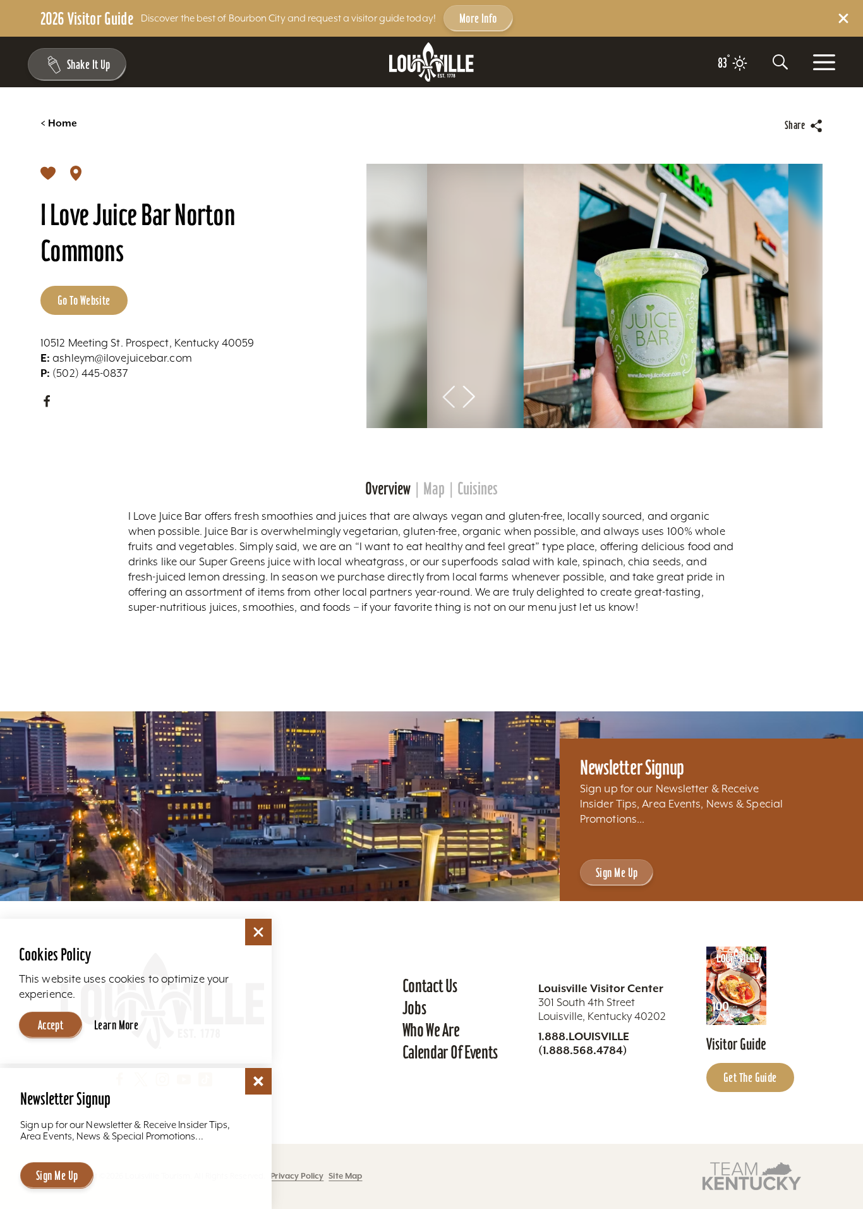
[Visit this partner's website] (751, 1175)
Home (58, 123)
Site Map (345, 1175)
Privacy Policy (296, 1175)
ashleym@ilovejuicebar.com (116, 358)
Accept (51, 1025)
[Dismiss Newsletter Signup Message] (258, 1081)
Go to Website (84, 300)
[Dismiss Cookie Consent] (258, 932)
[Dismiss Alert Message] (843, 18)
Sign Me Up (616, 873)
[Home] (431, 62)
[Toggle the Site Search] (780, 62)
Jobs (414, 1008)
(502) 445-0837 (84, 373)
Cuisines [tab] (477, 488)
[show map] (75, 172)
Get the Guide (750, 1077)
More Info (478, 18)
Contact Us (429, 986)
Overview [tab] (388, 488)
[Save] (48, 172)
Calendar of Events (450, 1052)
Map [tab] (434, 488)
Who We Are (431, 1030)
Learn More (116, 1025)
